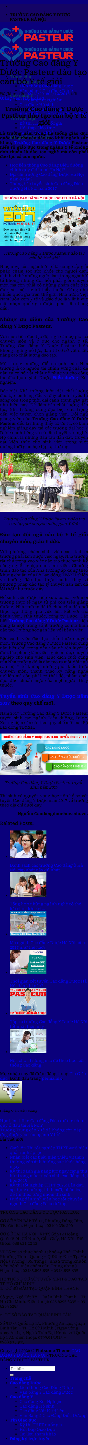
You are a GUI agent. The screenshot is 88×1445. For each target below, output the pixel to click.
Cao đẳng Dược (26, 1383)
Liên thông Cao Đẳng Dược (46, 1387)
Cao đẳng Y (21, 1397)
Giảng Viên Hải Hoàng (22, 98)
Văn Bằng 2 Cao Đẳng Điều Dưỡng (53, 1415)
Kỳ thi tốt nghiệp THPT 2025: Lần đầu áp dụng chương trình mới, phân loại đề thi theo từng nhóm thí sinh (47, 1190)
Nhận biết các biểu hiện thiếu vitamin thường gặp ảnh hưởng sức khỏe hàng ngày (48, 1162)
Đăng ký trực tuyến (30, 1438)
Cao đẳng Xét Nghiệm (41, 1401)
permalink (52, 1078)
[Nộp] (12, 1375)
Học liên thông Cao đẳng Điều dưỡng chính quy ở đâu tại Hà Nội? (46, 167)
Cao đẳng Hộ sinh (37, 104)
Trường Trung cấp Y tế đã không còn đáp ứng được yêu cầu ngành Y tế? (40, 1132)
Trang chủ (20, 1378)
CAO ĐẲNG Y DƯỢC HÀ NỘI (40, 1353)
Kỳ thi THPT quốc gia (41, 1424)
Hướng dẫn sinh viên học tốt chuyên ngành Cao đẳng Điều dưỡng (46, 1201)
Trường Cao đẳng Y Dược (42, 142)
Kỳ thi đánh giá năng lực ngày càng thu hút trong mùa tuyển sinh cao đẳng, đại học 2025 (49, 1176)
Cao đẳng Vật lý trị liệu (42, 1411)
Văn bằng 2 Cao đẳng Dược (46, 90)
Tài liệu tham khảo (38, 1434)
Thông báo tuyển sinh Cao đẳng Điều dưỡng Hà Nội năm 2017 (46, 186)
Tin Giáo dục (8, 50)
